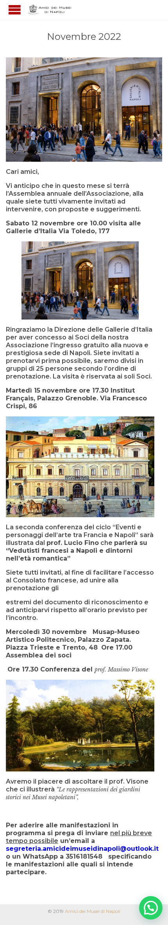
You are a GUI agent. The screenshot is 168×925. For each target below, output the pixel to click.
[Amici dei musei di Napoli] (50, 10)
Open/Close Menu (14, 9)
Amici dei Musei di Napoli (92, 911)
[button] (151, 908)
